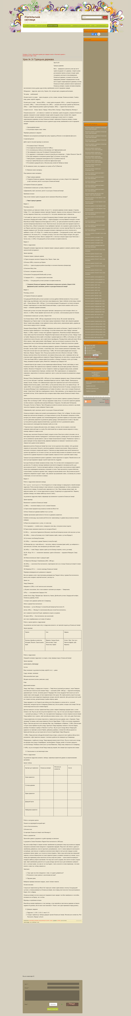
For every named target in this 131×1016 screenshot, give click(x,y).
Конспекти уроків (90, 347)
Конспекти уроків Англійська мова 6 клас (95, 326)
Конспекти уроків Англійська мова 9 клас (95, 334)
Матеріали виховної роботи (93, 352)
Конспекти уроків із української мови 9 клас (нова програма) (94, 190)
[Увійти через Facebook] (95, 34)
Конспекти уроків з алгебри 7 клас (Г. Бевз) (94, 317)
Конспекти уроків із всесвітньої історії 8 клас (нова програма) (95, 225)
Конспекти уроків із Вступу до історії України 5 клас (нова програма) (94, 194)
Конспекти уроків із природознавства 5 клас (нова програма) (95, 246)
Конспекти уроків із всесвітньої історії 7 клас (41, 920)
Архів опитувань (95, 357)
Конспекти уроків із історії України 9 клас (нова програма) (95, 209)
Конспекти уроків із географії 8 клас (94, 240)
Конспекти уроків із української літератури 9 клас (93, 169)
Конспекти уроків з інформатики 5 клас (95, 301)
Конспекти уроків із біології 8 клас (93, 263)
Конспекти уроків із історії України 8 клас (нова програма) (95, 202)
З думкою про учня (90, 386)
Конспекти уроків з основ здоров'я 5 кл (95, 276)
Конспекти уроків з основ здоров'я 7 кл (95, 282)
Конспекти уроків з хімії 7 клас (92, 285)
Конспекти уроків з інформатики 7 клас (95, 306)
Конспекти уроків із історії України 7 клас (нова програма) (95, 198)
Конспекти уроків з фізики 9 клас (93, 298)
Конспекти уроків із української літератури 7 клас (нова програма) (94, 157)
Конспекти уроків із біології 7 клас (93, 256)
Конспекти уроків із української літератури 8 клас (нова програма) (94, 161)
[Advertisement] (52, 41)
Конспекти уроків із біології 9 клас (93, 270)
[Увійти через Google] (98, 34)
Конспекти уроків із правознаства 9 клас (95, 321)
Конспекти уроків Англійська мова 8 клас (95, 332)
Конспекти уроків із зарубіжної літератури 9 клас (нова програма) (95, 144)
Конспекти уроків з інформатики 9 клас (95, 311)
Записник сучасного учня (92, 388)
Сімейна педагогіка (91, 391)
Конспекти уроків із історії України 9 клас (95, 206)
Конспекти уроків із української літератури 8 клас (93, 165)
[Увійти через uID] (92, 34)
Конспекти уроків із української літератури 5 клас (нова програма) (94, 148)
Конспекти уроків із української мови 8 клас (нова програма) (94, 186)
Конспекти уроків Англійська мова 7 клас (95, 329)
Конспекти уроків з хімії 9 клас (92, 290)
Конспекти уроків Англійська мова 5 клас (95, 324)
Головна (25, 54)
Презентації (89, 348)
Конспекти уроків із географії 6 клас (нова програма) (95, 234)
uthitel (59, 920)
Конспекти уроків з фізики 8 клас (93, 295)
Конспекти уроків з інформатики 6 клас (95, 303)
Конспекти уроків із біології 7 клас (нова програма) (95, 259)
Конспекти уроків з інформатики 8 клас (95, 309)
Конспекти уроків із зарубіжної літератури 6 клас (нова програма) (95, 132)
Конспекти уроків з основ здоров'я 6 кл (95, 279)
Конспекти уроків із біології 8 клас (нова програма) (95, 266)
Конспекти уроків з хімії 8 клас (92, 287)
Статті (30, 54)
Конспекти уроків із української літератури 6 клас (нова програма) (94, 153)
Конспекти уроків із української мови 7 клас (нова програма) (94, 181)
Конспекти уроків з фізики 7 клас (93, 293)
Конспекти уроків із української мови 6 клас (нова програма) (94, 177)
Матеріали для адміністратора (94, 353)
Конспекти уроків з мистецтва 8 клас (94, 314)
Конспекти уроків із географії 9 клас (94, 242)
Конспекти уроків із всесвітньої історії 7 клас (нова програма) (95, 221)
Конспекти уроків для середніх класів (43, 54)
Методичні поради (91, 350)
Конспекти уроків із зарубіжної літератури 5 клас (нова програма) (95, 128)
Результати (87, 357)
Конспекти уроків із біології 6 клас (93, 253)
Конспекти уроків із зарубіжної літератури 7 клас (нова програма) (95, 136)
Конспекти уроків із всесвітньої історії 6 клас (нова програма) (95, 213)
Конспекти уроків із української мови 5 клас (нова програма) (94, 173)
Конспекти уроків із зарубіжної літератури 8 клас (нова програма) (95, 140)
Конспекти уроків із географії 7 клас (94, 237)
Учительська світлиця (32, 18)
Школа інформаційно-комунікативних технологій (95, 382)
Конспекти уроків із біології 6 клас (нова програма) (95, 250)
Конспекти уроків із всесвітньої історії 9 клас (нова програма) (95, 229)
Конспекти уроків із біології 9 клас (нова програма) (95, 273)
